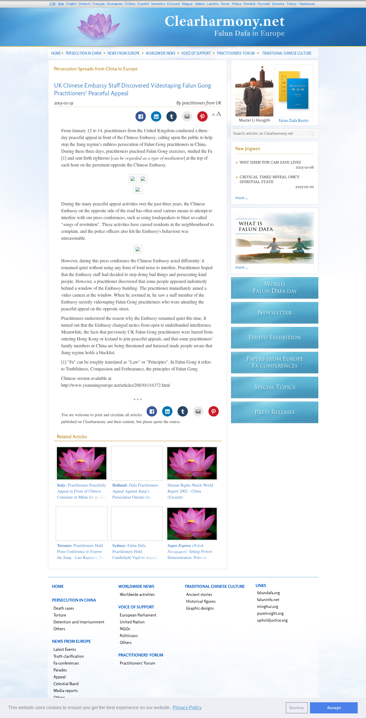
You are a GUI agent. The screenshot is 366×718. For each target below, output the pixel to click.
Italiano (200, 3)
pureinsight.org (270, 613)
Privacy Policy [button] (187, 707)
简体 (61, 4)
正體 (52, 4)
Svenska (278, 3)
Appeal (59, 676)
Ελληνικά (173, 3)
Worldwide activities (137, 594)
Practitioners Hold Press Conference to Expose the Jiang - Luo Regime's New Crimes (81, 554)
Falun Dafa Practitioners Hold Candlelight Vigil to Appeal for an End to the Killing (134, 554)
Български (114, 3)
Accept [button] (334, 707)
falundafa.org (268, 592)
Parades (60, 669)
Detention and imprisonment (78, 621)
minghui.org (267, 606)
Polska (236, 3)
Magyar (187, 3)
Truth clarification (68, 656)
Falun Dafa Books (294, 120)
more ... (241, 197)
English (71, 3)
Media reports (65, 690)
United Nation (132, 621)
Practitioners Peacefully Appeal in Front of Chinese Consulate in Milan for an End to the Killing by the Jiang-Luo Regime (81, 497)
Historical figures (201, 601)
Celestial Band (66, 683)
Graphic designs (200, 608)
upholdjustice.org (272, 620)
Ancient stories (199, 594)
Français (99, 3)
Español (143, 3)
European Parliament (138, 614)
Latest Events (64, 649)
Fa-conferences (66, 663)
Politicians (129, 635)
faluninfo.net (268, 599)
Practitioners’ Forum (137, 663)
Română (249, 3)
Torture (59, 614)
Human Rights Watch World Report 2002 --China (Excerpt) (190, 491)
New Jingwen (247, 148)
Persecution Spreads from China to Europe (96, 69)
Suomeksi (158, 3)
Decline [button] (296, 707)
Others (59, 628)
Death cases (63, 608)
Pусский (264, 3)
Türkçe (292, 3)
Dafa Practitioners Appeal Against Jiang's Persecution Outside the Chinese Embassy (135, 494)
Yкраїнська (307, 3)
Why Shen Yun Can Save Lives (270, 162)
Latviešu (213, 3)
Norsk (225, 3)
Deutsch (84, 3)
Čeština (130, 3)
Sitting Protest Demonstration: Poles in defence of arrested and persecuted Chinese (190, 557)
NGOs (125, 628)
